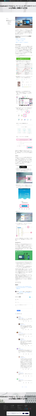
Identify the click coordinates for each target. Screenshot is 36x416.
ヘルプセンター (12, 406)
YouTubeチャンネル (6, 406)
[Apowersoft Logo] (6, 0)
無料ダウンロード (24, 58)
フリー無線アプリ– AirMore (20, 40)
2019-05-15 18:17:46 (22, 324)
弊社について (19, 406)
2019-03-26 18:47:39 (22, 357)
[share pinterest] (28, 408)
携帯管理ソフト (29, 292)
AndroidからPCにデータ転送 (22, 292)
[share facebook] (25, 408)
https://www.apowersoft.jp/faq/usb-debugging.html (26, 343)
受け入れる (27, 413)
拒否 (23, 413)
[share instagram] (30, 408)
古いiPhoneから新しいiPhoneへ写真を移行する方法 (24, 286)
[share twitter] (27, 408)
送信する (19, 310)
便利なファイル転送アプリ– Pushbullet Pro (22, 42)
